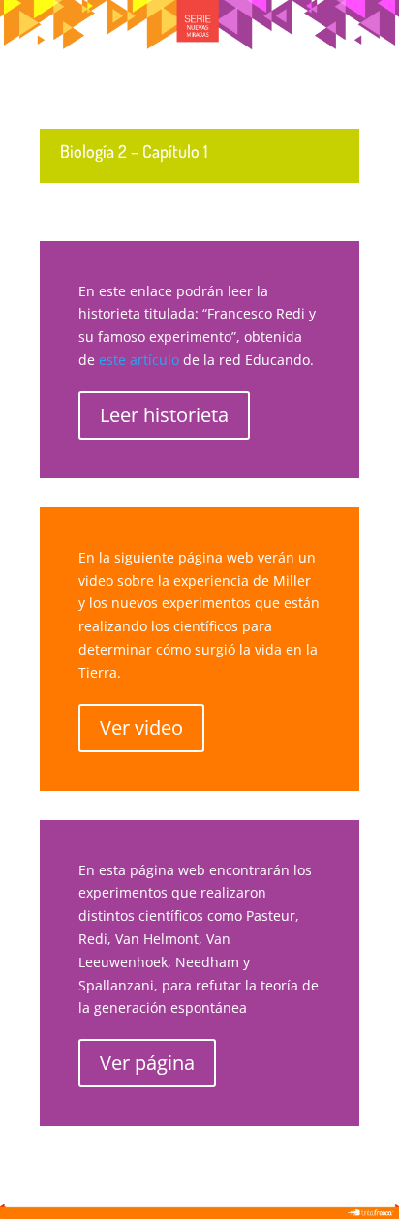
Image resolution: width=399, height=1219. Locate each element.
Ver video (141, 728)
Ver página (147, 1063)
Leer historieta (164, 415)
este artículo (139, 359)
